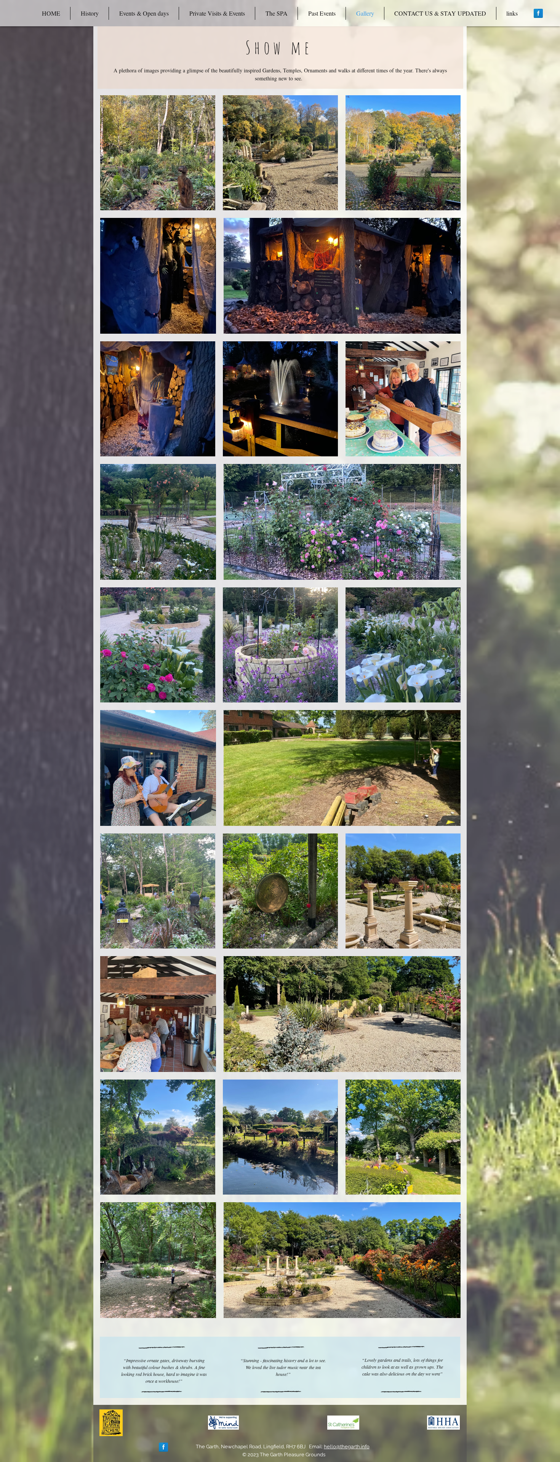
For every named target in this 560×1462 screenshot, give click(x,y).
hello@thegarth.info (347, 1446)
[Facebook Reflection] (538, 13)
